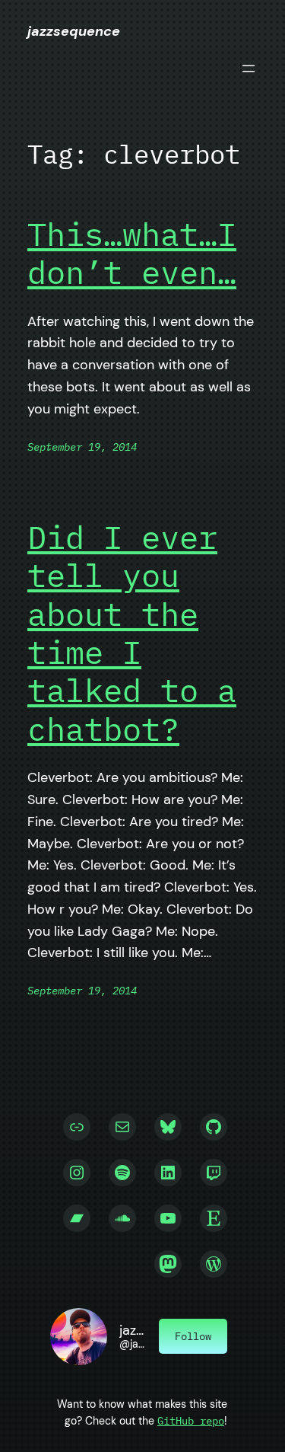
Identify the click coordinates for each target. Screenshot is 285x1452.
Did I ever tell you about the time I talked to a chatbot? (131, 633)
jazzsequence (73, 31)
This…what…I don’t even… (131, 253)
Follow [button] (193, 1336)
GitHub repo (190, 1421)
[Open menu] (248, 68)
